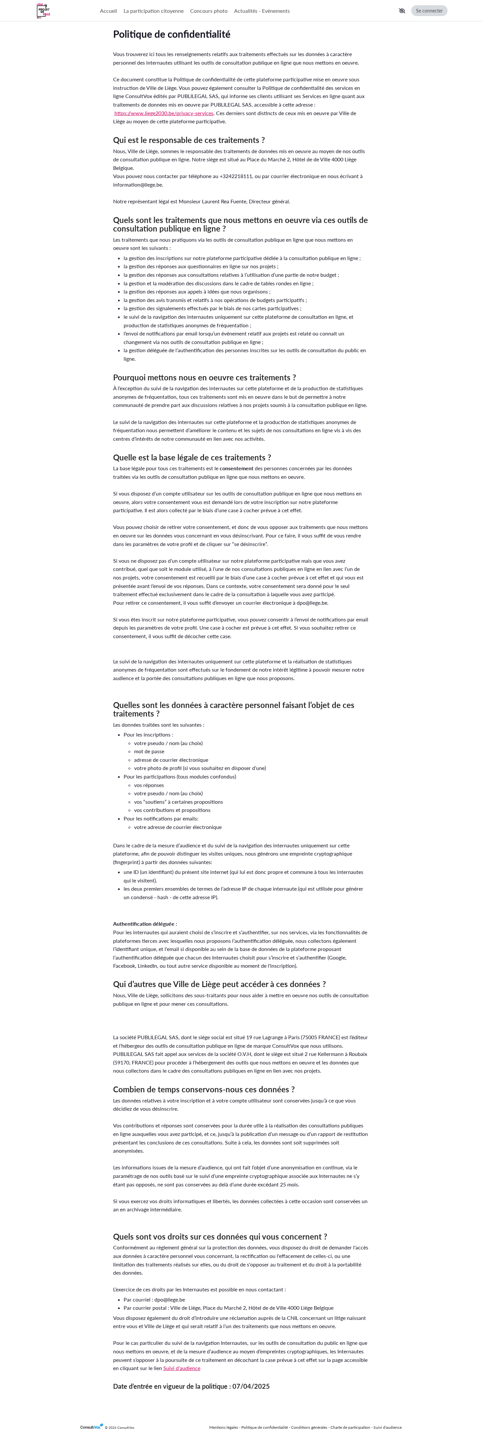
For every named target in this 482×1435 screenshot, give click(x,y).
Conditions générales (309, 1427)
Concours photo (209, 11)
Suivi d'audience (387, 1427)
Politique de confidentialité (264, 1427)
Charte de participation (350, 1427)
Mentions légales (223, 1427)
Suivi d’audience (181, 1368)
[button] (402, 11)
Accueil (108, 11)
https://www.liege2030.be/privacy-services (163, 113)
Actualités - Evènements (262, 11)
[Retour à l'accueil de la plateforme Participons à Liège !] (63, 10)
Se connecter (429, 10)
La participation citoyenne (154, 11)
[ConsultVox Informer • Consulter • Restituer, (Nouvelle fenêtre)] (92, 1428)
